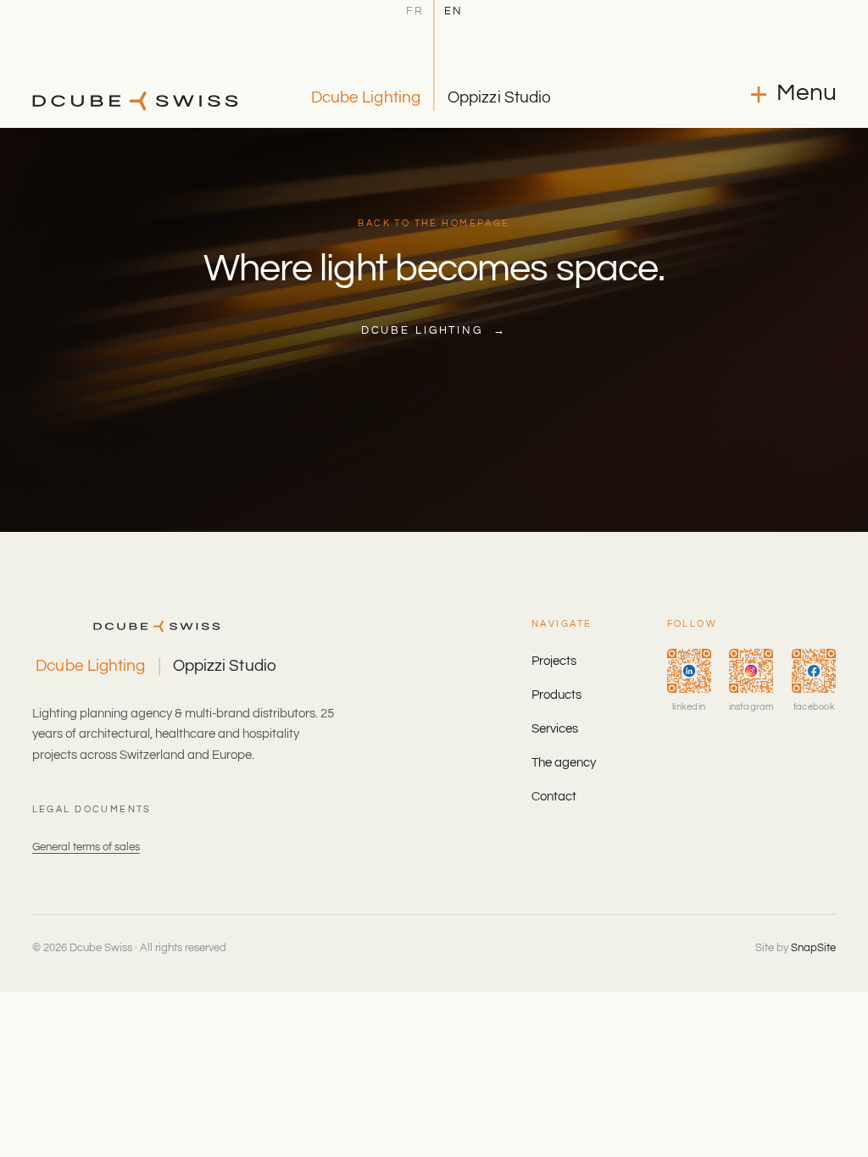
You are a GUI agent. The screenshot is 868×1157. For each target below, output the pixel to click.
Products (556, 695)
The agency (563, 762)
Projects (553, 661)
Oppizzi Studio (499, 97)
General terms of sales (86, 847)
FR (415, 12)
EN (453, 12)
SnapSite (813, 948)
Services (554, 728)
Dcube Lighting (365, 97)
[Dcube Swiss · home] (135, 101)
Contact (553, 796)
